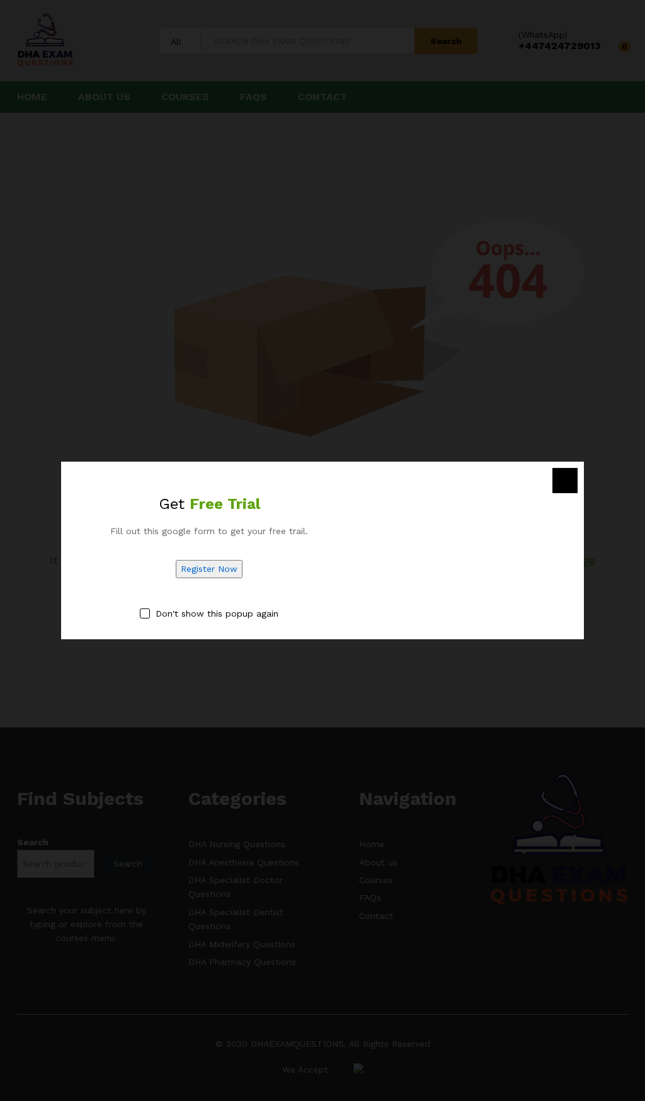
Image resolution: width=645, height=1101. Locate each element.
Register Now (209, 569)
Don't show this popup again (217, 613)
